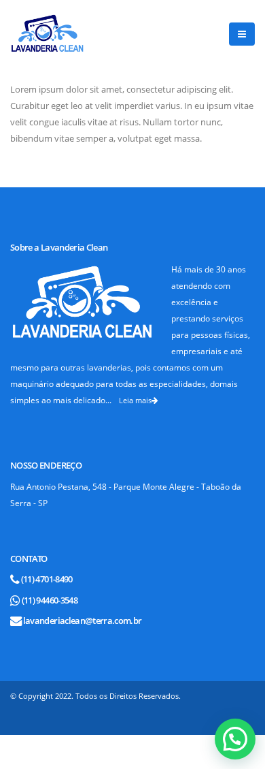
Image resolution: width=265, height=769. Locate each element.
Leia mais (135, 400)
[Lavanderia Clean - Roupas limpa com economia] (47, 34)
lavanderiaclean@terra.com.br (82, 620)
